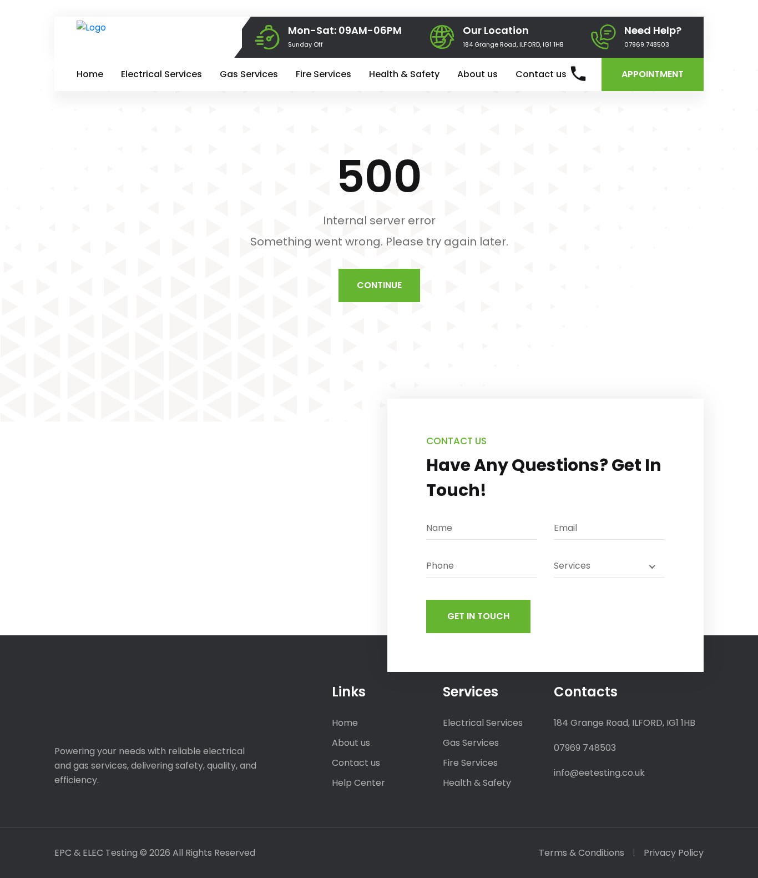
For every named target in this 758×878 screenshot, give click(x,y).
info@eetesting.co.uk (599, 772)
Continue (379, 285)
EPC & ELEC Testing (96, 852)
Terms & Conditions (581, 852)
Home (90, 74)
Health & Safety (404, 74)
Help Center (358, 782)
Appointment (652, 74)
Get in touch (478, 616)
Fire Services (323, 74)
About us (477, 74)
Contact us (541, 74)
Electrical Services (161, 74)
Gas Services (249, 74)
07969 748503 (646, 44)
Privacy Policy (674, 852)
